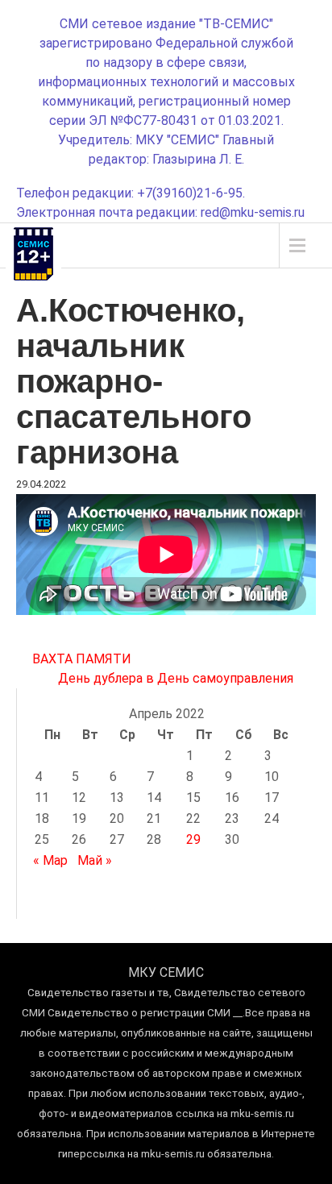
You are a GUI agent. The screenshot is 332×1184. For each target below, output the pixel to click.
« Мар (50, 860)
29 (193, 839)
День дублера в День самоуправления (175, 678)
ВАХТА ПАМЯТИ (81, 659)
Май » (94, 860)
